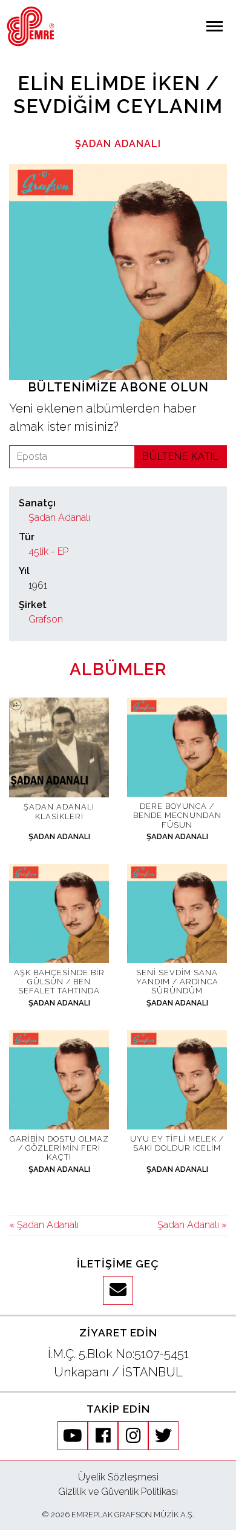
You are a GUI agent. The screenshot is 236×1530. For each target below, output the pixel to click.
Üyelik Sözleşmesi (118, 1477)
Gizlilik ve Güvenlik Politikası (118, 1491)
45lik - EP (48, 551)
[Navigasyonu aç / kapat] (214, 26)
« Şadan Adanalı (44, 1225)
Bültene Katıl (180, 456)
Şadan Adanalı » (192, 1225)
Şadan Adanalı (118, 143)
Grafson (45, 619)
